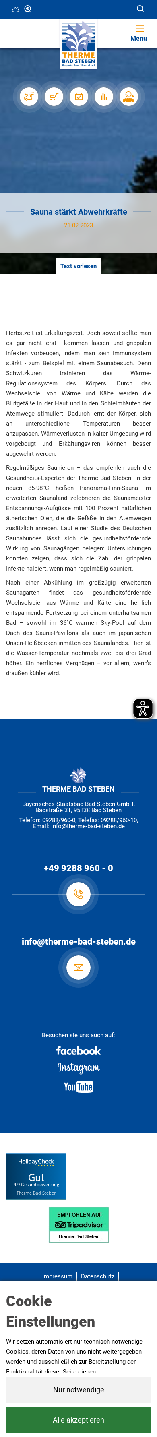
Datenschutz (97, 1276)
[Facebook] (78, 1050)
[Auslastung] (103, 97)
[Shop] (53, 97)
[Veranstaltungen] (78, 97)
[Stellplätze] (28, 97)
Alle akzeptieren (78, 1420)
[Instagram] (78, 1069)
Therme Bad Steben (36, 1192)
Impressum (57, 1276)
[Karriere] (128, 97)
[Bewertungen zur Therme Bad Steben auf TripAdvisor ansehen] (78, 1224)
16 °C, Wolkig (16, 9)
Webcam (28, 9)
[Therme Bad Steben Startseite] (78, 44)
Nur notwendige (78, 1389)
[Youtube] (78, 1087)
